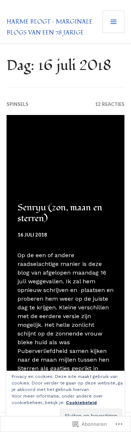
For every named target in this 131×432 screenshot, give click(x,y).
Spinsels (17, 104)
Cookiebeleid (81, 402)
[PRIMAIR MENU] (113, 22)
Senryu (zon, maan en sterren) (59, 213)
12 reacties (109, 104)
